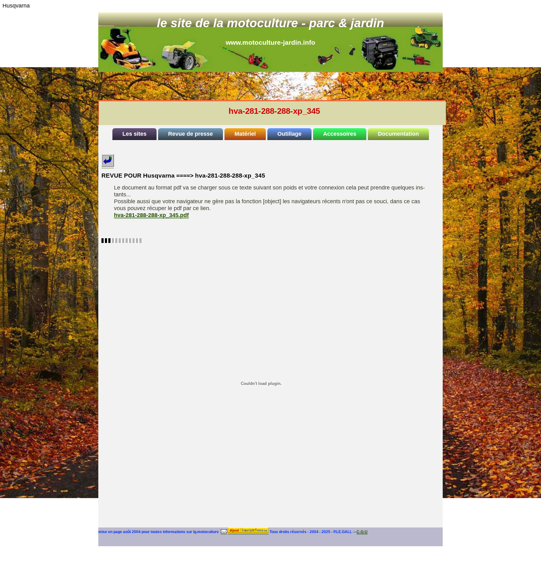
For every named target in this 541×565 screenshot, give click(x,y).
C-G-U (362, 532)
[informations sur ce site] (224, 532)
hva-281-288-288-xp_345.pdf (151, 215)
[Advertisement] (278, 86)
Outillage (289, 134)
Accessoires (339, 134)
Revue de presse (190, 134)
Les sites (134, 134)
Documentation (398, 134)
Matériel (245, 134)
